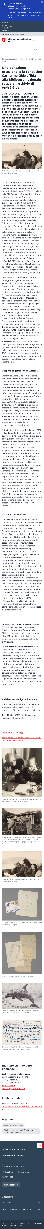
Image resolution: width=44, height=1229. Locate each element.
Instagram (24, 1172)
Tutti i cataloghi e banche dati (17, 1209)
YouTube (9, 1176)
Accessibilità (38, 1223)
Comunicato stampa (11, 732)
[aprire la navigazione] (40, 40)
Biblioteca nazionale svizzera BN (20, 40)
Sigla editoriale (13, 1224)
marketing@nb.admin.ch (13, 1088)
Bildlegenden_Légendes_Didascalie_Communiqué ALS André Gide (21, 739)
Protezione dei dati (25, 1224)
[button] (40, 1145)
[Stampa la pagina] (35, 49)
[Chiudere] (42, 2)
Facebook (9, 1172)
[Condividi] (41, 49)
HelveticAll (7, 1202)
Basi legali (4, 1224)
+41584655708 (8, 1085)
